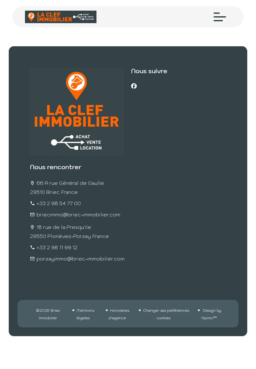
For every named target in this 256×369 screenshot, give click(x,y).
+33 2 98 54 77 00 (59, 203)
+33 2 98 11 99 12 (57, 247)
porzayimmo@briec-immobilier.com (81, 258)
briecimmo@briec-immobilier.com (78, 214)
